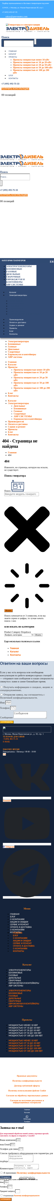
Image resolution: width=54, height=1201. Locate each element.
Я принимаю (26, 1173)
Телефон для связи (9, 1149)
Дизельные (13, 274)
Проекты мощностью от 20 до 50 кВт (32, 65)
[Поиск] (35, 42)
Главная (13, 51)
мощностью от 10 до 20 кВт (24, 1028)
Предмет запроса (7, 1191)
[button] (5, 37)
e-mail (6, 742)
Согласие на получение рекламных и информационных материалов (27, 1101)
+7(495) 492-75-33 (10, 739)
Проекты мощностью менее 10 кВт (31, 59)
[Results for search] (27, 586)
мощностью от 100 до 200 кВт (26, 1036)
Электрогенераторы (19, 266)
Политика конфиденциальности (27, 1081)
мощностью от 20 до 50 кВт (24, 1030)
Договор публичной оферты (27, 1086)
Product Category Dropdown (17, 632)
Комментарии (7, 1168)
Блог (11, 76)
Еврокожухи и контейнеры (26, 314)
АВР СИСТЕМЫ (18, 311)
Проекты (13, 57)
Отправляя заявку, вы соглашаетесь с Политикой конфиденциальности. (22, 696)
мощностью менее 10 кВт (23, 1025)
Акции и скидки (19, 922)
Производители (16, 320)
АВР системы (14, 284)
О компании (17, 919)
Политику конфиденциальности (33, 1173)
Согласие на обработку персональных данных (27, 1096)
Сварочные (13, 277)
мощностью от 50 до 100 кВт (25, 1033)
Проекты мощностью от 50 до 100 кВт (33, 67)
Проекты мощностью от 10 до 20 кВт (32, 62)
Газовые (11, 271)
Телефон (5, 707)
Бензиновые (14, 269)
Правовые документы (27, 1076)
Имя (2, 702)
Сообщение (7, 717)
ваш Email (5, 1144)
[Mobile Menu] (2, 21)
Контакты (13, 78)
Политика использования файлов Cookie (27, 1091)
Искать (38, 635)
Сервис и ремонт (16, 325)
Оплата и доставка (17, 322)
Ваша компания (8, 1140)
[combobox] (21, 494)
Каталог (12, 54)
